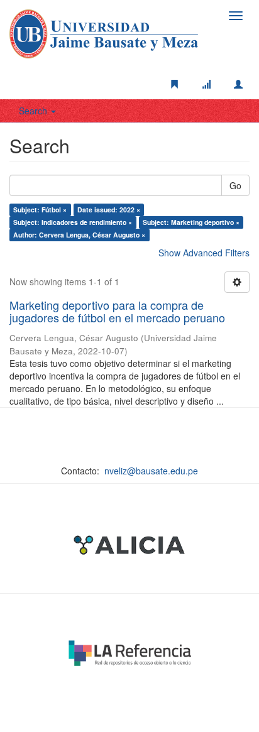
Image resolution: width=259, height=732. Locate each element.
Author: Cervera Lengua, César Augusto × (79, 234)
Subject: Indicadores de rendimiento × (72, 222)
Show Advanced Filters (204, 252)
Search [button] (34, 110)
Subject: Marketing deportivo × (191, 222)
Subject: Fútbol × (40, 209)
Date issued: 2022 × (108, 209)
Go (235, 185)
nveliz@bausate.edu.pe (151, 470)
